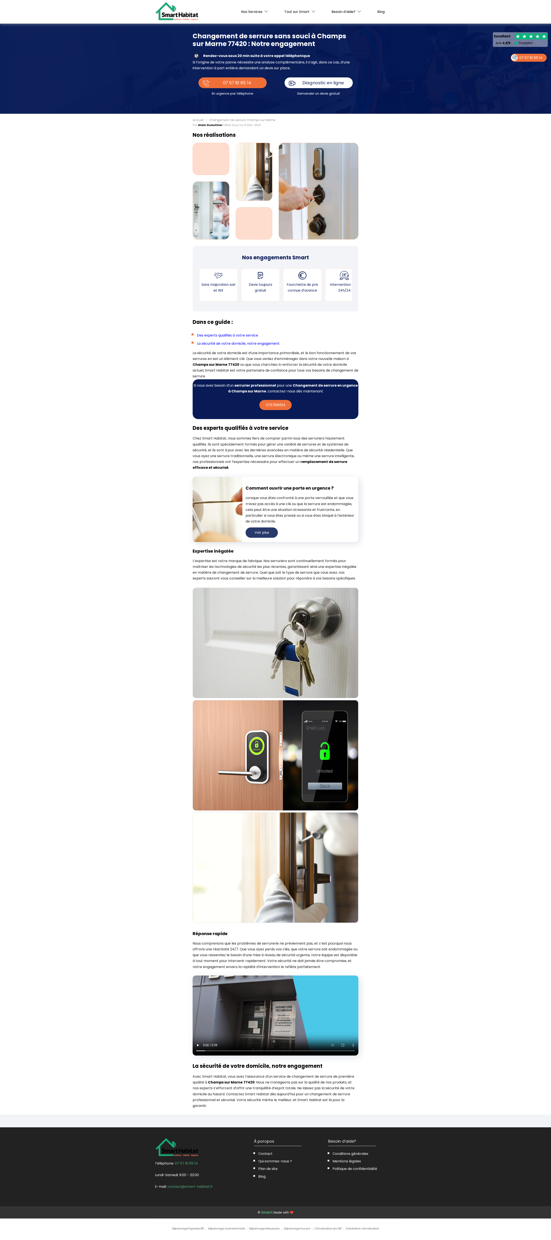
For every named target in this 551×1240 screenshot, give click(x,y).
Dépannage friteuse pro (264, 1228)
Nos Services (251, 11)
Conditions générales (350, 1153)
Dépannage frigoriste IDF (188, 1228)
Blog (381, 12)
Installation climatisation (362, 1228)
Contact (265, 1153)
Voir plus (262, 532)
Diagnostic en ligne (323, 83)
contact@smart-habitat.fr (190, 1186)
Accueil (198, 120)
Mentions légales (347, 1161)
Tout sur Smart (297, 11)
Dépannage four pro (297, 1228)
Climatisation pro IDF (328, 1228)
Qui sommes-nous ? (275, 1161)
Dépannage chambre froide (226, 1228)
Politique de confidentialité (355, 1168)
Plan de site (268, 1168)
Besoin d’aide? (343, 11)
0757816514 (275, 405)
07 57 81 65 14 (237, 83)
